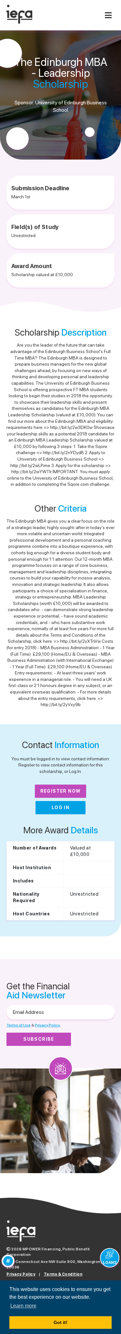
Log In (60, 807)
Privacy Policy (20, 1274)
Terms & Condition (63, 1274)
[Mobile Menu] (108, 15)
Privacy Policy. (48, 1025)
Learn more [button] (23, 1305)
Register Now (60, 791)
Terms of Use (18, 1025)
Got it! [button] (60, 1322)
